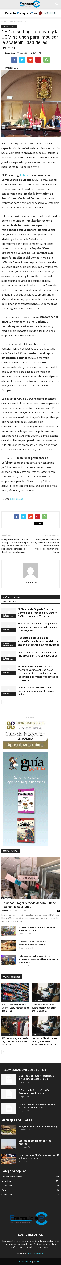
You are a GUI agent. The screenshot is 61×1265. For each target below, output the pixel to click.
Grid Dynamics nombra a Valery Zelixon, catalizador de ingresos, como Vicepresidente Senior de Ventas (45, 545)
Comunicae (10, 53)
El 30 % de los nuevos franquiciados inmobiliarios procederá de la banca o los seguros (38, 627)
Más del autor (10, 601)
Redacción (6, 911)
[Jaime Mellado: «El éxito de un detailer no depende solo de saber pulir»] (8, 691)
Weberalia (37, 1261)
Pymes (4, 1190)
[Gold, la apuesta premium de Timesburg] (8, 1130)
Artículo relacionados (13, 597)
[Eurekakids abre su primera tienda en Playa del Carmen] (8, 931)
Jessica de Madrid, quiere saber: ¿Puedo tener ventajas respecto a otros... (45, 1041)
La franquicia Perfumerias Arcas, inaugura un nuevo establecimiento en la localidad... (38, 959)
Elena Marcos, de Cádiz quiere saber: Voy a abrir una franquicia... (44, 1007)
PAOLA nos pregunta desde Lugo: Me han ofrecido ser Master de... (14, 1041)
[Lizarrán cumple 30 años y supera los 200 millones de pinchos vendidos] (8, 1159)
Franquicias (6, 1185)
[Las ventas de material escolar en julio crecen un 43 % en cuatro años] (8, 656)
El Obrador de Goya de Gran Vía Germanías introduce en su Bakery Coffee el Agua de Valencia (37, 613)
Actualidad (6, 898)
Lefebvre (25, 175)
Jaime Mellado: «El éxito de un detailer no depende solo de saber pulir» (37, 691)
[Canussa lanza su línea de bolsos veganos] (8, 1144)
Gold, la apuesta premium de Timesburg (38, 1126)
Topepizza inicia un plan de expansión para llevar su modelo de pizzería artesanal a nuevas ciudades (38, 641)
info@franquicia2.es (37, 1253)
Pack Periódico (25, 1261)
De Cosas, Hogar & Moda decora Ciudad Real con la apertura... (28, 904)
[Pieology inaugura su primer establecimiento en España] (8, 945)
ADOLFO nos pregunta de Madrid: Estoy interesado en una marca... (15, 1007)
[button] (57, 4)
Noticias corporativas (9, 26)
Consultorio (7, 1001)
